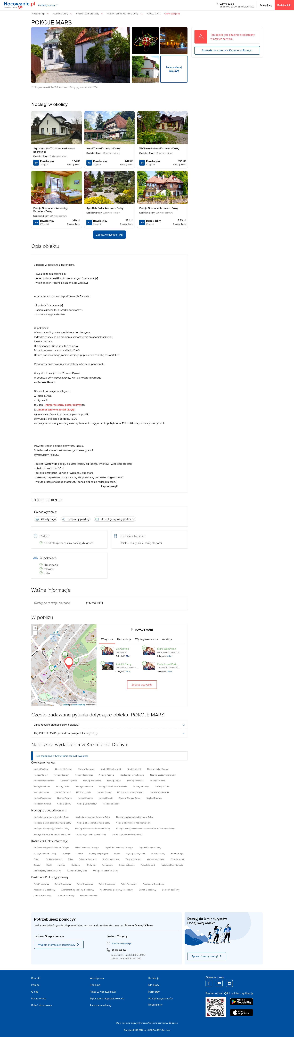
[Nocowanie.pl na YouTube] (219, 983)
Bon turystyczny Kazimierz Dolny (91, 834)
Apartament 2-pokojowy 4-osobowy (77, 889)
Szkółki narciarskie (111, 859)
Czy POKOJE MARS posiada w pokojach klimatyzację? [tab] (66, 733)
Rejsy (70, 859)
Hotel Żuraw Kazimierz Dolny (103, 148)
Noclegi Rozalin (106, 797)
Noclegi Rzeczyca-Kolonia (132, 774)
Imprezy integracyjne (98, 853)
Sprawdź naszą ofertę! (205, 956)
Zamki (49, 864)
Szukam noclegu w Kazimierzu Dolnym (51, 847)
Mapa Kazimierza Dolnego (87, 847)
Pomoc (35, 985)
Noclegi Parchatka (42, 786)
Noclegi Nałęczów (111, 803)
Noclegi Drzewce (154, 797)
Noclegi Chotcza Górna (129, 797)
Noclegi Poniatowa (42, 803)
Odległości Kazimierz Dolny (105, 870)
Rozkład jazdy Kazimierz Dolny (47, 870)
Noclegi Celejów (41, 792)
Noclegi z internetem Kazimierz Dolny (92, 828)
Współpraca (97, 978)
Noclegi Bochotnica (84, 774)
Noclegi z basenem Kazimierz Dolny (93, 822)
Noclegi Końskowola (159, 792)
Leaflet (66, 704)
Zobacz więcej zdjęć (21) (174, 69)
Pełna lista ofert (148, 864)
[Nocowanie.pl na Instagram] (229, 983)
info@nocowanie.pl (121, 943)
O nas (34, 991)
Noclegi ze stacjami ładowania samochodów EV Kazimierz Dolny (145, 828)
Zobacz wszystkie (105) (109, 234)
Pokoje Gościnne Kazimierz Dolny (158, 208)
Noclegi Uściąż (134, 769)
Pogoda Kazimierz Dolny (150, 847)
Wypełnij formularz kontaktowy (56, 945)
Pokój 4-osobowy (107, 883)
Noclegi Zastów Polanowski (162, 774)
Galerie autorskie (127, 864)
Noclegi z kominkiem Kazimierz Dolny (133, 822)
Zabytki (37, 864)
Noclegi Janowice (135, 780)
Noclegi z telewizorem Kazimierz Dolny (51, 817)
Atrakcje (66, 853)
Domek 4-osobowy (170, 889)
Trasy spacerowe (133, 859)
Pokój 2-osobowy (63, 883)
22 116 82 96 (227, 3)
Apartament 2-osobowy (153, 883)
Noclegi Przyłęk (64, 797)
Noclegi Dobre (63, 786)
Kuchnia (61, 864)
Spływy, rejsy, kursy (87, 859)
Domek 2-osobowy (147, 889)
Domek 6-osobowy (65, 895)
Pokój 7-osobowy (129, 883)
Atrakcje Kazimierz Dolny (45, 853)
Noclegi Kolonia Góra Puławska (113, 786)
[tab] (107, 639)
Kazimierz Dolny (67, 87)
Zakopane (173, 1022)
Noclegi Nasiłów (61, 774)
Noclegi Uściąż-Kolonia (157, 769)
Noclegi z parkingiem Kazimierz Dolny (93, 817)
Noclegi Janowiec (86, 769)
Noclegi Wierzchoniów (44, 780)
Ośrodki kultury (158, 853)
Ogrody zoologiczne (135, 853)
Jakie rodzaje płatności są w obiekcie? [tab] (56, 724)
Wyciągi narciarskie (156, 859)
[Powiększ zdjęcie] (145, 40)
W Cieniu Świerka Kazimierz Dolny (159, 148)
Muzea (117, 853)
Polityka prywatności (160, 998)
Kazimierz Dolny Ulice (77, 870)
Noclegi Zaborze (62, 792)
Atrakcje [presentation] (167, 639)
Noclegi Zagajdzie (69, 780)
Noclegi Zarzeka (85, 797)
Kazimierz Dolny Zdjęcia (172, 864)
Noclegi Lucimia (83, 792)
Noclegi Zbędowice (92, 780)
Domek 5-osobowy (42, 895)
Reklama (95, 985)
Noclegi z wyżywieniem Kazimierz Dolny (134, 817)
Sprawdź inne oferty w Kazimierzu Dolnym (227, 50)
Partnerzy (154, 991)
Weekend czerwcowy (158, 1022)
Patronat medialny (100, 1005)
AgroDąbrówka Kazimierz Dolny (104, 208)
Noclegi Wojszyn (41, 769)
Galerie (79, 853)
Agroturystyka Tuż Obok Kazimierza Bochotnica (54, 150)
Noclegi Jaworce (157, 780)
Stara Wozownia (166, 648)
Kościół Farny (124, 664)
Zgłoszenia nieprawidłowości (107, 998)
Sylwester (142, 1022)
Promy (36, 859)
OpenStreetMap (78, 704)
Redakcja (153, 978)
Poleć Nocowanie (41, 1005)
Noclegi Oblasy (41, 774)
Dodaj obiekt (284, 5)
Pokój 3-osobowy (85, 883)
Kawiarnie (75, 864)
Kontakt (35, 978)
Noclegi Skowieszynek (111, 769)
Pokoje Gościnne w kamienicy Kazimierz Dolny (50, 209)
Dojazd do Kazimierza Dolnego (119, 847)
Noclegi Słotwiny (141, 786)
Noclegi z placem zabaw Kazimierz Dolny (52, 822)
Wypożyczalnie (177, 859)
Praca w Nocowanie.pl (103, 991)
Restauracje (107, 864)
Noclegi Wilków (162, 786)
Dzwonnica (122, 648)
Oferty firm (91, 864)
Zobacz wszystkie (142, 684)
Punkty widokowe (54, 859)
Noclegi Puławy (104, 792)
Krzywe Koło (41, 87)
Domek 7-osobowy (88, 895)
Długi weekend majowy (126, 1022)
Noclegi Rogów (114, 780)
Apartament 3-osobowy (44, 889)
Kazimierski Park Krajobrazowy (175, 664)
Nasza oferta (38, 998)
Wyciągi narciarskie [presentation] (146, 639)
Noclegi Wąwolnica (42, 797)
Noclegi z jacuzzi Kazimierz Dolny (127, 834)
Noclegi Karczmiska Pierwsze (130, 792)
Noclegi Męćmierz (63, 769)
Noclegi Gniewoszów (87, 803)
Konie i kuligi (177, 853)
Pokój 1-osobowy (41, 883)
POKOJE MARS (51, 22)
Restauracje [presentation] (124, 639)
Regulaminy (155, 1004)
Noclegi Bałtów (64, 803)
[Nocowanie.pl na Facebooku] (209, 983)
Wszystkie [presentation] (107, 639)
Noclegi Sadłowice (84, 786)
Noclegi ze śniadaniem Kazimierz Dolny (52, 834)
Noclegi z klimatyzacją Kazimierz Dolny (51, 828)
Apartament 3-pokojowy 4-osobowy (116, 889)
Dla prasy (153, 985)
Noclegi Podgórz (106, 774)
